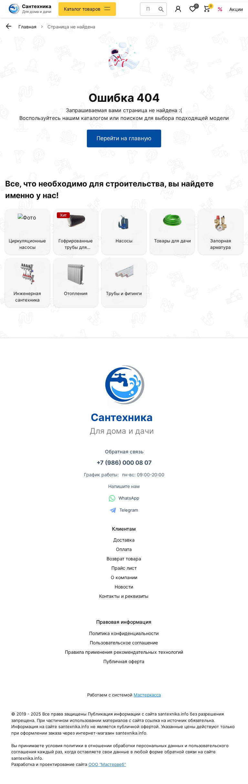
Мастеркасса (147, 694)
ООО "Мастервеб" (107, 764)
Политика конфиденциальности (124, 633)
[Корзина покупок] (207, 9)
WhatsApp (129, 498)
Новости (124, 586)
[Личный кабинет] (178, 9)
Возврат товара (124, 558)
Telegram (128, 510)
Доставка (124, 540)
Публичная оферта (123, 661)
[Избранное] (193, 9)
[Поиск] (161, 9)
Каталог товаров (82, 9)
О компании (124, 577)
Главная (27, 26)
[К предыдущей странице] (8, 26)
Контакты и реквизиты (124, 596)
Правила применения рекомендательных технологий (124, 652)
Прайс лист (124, 568)
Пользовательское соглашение (124, 642)
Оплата (124, 549)
